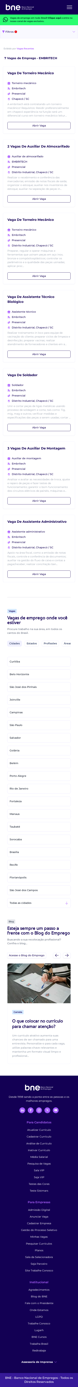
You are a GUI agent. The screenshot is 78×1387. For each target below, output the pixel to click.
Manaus (15, 814)
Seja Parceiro (39, 1263)
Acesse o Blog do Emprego (26, 955)
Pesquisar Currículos (39, 1243)
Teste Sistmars (39, 1190)
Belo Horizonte (19, 674)
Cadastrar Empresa (39, 1223)
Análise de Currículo (39, 1143)
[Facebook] (31, 1110)
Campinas (16, 712)
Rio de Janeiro (19, 788)
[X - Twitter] (47, 1110)
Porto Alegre (18, 776)
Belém (14, 763)
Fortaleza (16, 801)
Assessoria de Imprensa (37, 1362)
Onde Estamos (39, 1310)
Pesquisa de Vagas (39, 1163)
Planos (39, 1250)
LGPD (39, 1316)
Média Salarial (39, 1157)
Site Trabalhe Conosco (39, 1270)
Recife (14, 864)
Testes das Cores (39, 1184)
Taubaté (15, 826)
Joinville (15, 699)
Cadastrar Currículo (39, 1136)
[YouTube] (56, 1110)
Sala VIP (39, 1170)
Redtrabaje (39, 1350)
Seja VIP (39, 1177)
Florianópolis (18, 877)
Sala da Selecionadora (39, 1257)
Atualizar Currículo (39, 1130)
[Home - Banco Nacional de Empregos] (20, 7)
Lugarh (39, 1330)
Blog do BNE (39, 1296)
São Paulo (16, 725)
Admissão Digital (39, 1210)
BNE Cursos (39, 1337)
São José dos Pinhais (23, 687)
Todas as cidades (20, 903)
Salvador (15, 737)
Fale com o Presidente (39, 1303)
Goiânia (14, 750)
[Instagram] (39, 1110)
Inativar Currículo (39, 1150)
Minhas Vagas (39, 1236)
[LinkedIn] (22, 1110)
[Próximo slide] (67, 955)
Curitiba (15, 661)
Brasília (14, 852)
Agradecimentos (39, 1289)
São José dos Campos (24, 890)
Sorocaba (16, 839)
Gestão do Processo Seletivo (39, 1230)
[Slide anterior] (57, 955)
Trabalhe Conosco (39, 1323)
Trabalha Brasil (39, 1343)
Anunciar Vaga (39, 1216)
